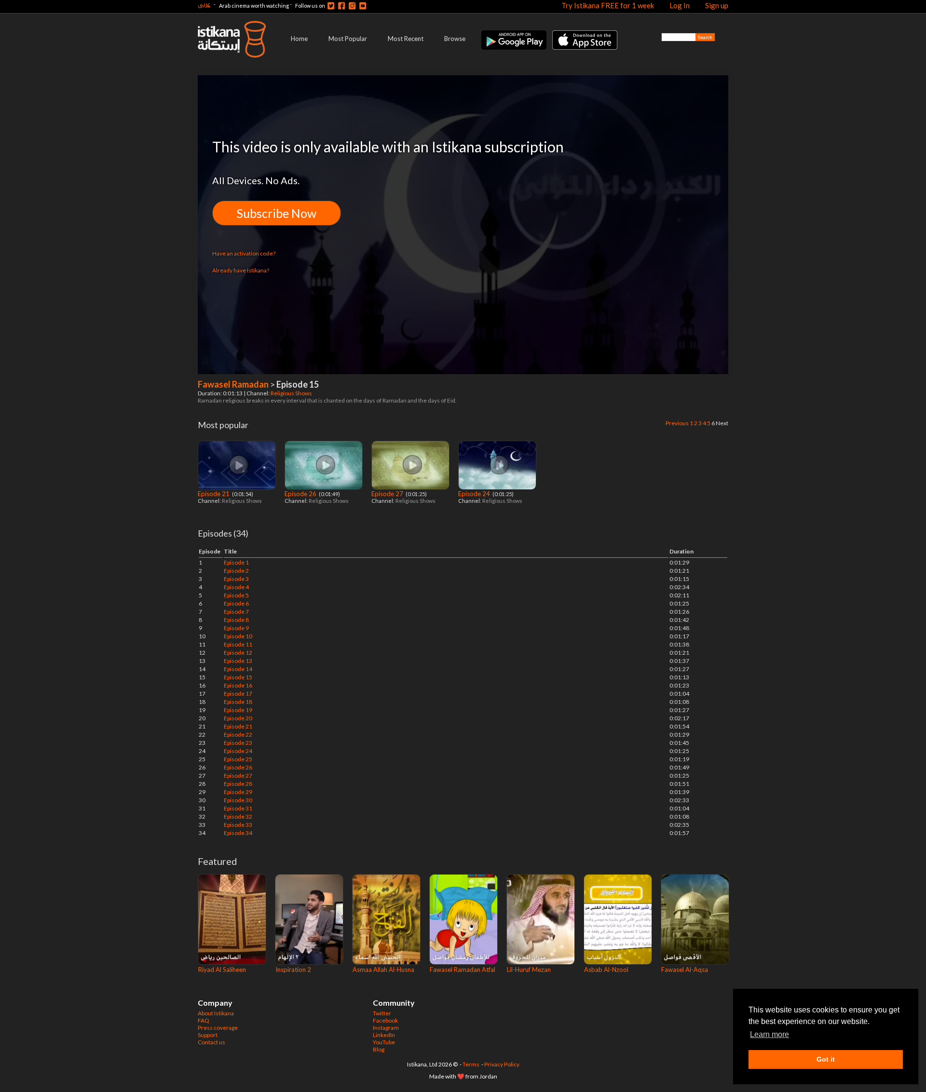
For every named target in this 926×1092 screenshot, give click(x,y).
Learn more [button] (769, 1034)
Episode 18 (238, 701)
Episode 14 (238, 669)
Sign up (716, 5)
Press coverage (218, 1027)
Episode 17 (238, 693)
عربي (204, 4)
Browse (454, 38)
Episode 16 (238, 685)
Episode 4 (236, 587)
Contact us (211, 1042)
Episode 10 (238, 636)
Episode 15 (238, 677)
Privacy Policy (501, 1064)
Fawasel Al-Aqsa (684, 969)
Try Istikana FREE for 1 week (607, 5)
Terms (471, 1064)
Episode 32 (238, 816)
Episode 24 (474, 494)
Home (299, 38)
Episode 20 (238, 718)
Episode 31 (238, 808)
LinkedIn (384, 1034)
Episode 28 (238, 783)
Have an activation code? (243, 253)
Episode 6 (236, 603)
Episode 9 (236, 628)
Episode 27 (388, 494)
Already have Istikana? (240, 270)
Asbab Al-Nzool (606, 969)
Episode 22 (238, 734)
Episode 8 (236, 619)
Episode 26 (301, 494)
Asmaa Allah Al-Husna (383, 969)
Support (208, 1034)
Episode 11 (238, 644)
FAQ (203, 1020)
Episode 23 (238, 742)
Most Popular (347, 38)
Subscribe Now (276, 213)
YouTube (384, 1042)
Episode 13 (238, 660)
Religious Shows (292, 393)
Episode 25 (238, 759)
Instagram (386, 1027)
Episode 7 (236, 611)
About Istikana (216, 1013)
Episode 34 (238, 832)
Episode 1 (236, 562)
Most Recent (405, 38)
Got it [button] (826, 1059)
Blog (378, 1049)
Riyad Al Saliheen (222, 969)
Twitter (382, 1013)
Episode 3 (236, 578)
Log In (679, 5)
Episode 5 (236, 595)
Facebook (385, 1020)
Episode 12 (238, 652)
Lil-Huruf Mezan (529, 969)
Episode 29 (238, 791)
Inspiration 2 (293, 969)
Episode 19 (238, 710)
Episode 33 (238, 824)
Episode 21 (214, 494)
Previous (677, 423)
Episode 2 (236, 570)
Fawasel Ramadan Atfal (462, 969)
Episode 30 (238, 800)
